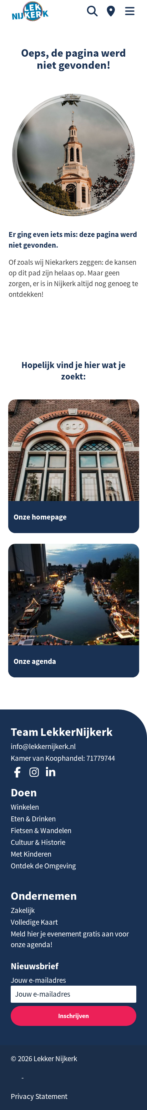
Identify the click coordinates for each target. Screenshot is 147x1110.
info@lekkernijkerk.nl (43, 746)
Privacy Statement (39, 1096)
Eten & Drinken (33, 819)
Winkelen (25, 807)
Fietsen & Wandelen (41, 830)
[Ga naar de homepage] (30, 11)
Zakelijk (23, 910)
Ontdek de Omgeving (43, 866)
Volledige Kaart (34, 922)
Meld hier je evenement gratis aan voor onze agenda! (70, 939)
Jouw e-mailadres (38, 980)
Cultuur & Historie (38, 842)
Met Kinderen (31, 854)
